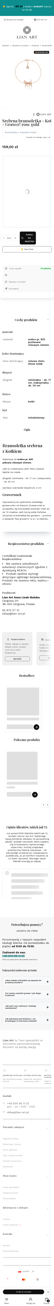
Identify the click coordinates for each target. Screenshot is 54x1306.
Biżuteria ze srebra (20, 46)
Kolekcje (35, 46)
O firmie (6, 1219)
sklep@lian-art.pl (13, 613)
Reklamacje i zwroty (12, 1144)
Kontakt (6, 1245)
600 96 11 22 (42, 20)
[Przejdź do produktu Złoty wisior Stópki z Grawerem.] (22, 767)
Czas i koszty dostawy (13, 1155)
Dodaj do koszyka (29, 238)
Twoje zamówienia (11, 1187)
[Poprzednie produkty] (43, 805)
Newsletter (8, 1167)
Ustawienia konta (10, 1193)
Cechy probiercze (11, 1225)
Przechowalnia (9, 1198)
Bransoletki (47, 46)
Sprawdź (17, 659)
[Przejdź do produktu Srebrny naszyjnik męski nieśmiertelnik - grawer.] (23, 704)
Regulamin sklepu (11, 1139)
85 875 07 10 (10, 610)
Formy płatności (10, 1150)
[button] (27, 320)
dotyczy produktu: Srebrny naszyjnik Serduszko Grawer (29, 888)
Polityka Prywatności (12, 1161)
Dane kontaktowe (11, 1251)
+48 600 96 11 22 (18, 1103)
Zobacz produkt (36, 727)
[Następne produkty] (47, 805)
